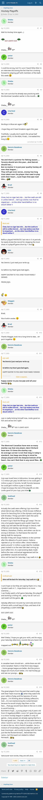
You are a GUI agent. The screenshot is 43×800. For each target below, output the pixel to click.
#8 (41, 259)
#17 (40, 634)
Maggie (11, 301)
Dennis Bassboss (15, 147)
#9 (41, 309)
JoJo (9, 250)
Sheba (5, 14)
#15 (40, 505)
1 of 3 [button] (15, 761)
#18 (40, 659)
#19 (40, 687)
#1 (41, 28)
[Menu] (3, 3)
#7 (41, 219)
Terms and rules (7, 789)
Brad (10, 185)
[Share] (37, 28)
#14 (40, 474)
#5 (41, 156)
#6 (41, 193)
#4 (41, 119)
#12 (40, 397)
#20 (40, 752)
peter (10, 55)
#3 (41, 90)
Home (32, 789)
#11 (40, 353)
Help (26, 789)
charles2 (11, 111)
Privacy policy (18, 789)
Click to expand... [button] (21, 377)
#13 (40, 442)
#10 (40, 333)
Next (22, 761)
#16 (40, 571)
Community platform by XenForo (20, 793)
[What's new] (35, 3)
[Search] (40, 3)
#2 (41, 64)
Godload (11, 496)
